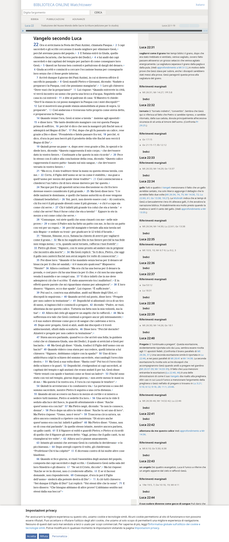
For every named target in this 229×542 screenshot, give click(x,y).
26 (63, 199)
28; (159, 386)
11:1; (164, 386)
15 (35, 122)
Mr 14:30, (190, 194)
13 (50, 110)
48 (48, 345)
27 (57, 207)
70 (94, 479)
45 (35, 325)
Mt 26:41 (175, 358)
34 (68, 252)
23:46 (170, 386)
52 (65, 365)
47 (38, 337)
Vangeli (166, 187)
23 (95, 179)
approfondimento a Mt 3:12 (172, 67)
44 (115, 313)
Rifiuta (44, 536)
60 (86, 422)
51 (46, 361)
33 (35, 248)
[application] (114, 30)
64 (53, 447)
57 (66, 406)
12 (35, 106)
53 (107, 373)
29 (46, 223)
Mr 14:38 (188, 358)
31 (38, 236)
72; (198, 194)
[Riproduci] (23, 30)
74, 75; (180, 194)
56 (94, 398)
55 (35, 394)
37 (78, 276)
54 (38, 386)
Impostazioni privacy (147, 528)
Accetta (31, 536)
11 (60, 98)
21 (38, 171)
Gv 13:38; (155, 198)
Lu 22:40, (171, 372)
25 (88, 191)
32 (55, 240)
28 (38, 219)
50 (100, 353)
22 (42, 175)
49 (45, 349)
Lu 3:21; (197, 383)
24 (38, 187)
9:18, (154, 386)
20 (115, 154)
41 (74, 300)
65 (73, 451)
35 (38, 260)
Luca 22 (29, 25)
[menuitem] (204, 12)
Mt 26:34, (171, 194)
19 (38, 146)
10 (75, 89)
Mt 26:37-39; (147, 368)
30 (64, 227)
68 (96, 471)
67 (68, 467)
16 (57, 126)
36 (47, 268)
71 (120, 483)
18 (105, 134)
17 (70, 130)
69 (72, 475)
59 (85, 414)
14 (38, 118)
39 (38, 292)
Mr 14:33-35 (161, 368)
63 (38, 442)
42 (91, 305)
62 (65, 438)
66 (38, 459)
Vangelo (174, 376)
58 (47, 410)
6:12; (148, 386)
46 (178, 372)
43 (43, 313)
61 (54, 430)
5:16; (142, 386)
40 (65, 296)
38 (115, 284)
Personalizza (59, 536)
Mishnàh (178, 198)
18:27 (164, 198)
